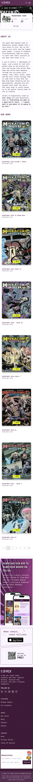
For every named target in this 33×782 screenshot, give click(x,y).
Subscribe (27, 762)
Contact (4, 722)
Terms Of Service (8, 743)
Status (3, 726)
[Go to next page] (29, 548)
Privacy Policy (7, 740)
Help (2, 736)
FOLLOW (15, 26)
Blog (2, 719)
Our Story (5, 716)
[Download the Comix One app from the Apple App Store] (15, 640)
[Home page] (6, 2)
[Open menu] (29, 3)
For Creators (6, 705)
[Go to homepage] (6, 2)
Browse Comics (6, 702)
